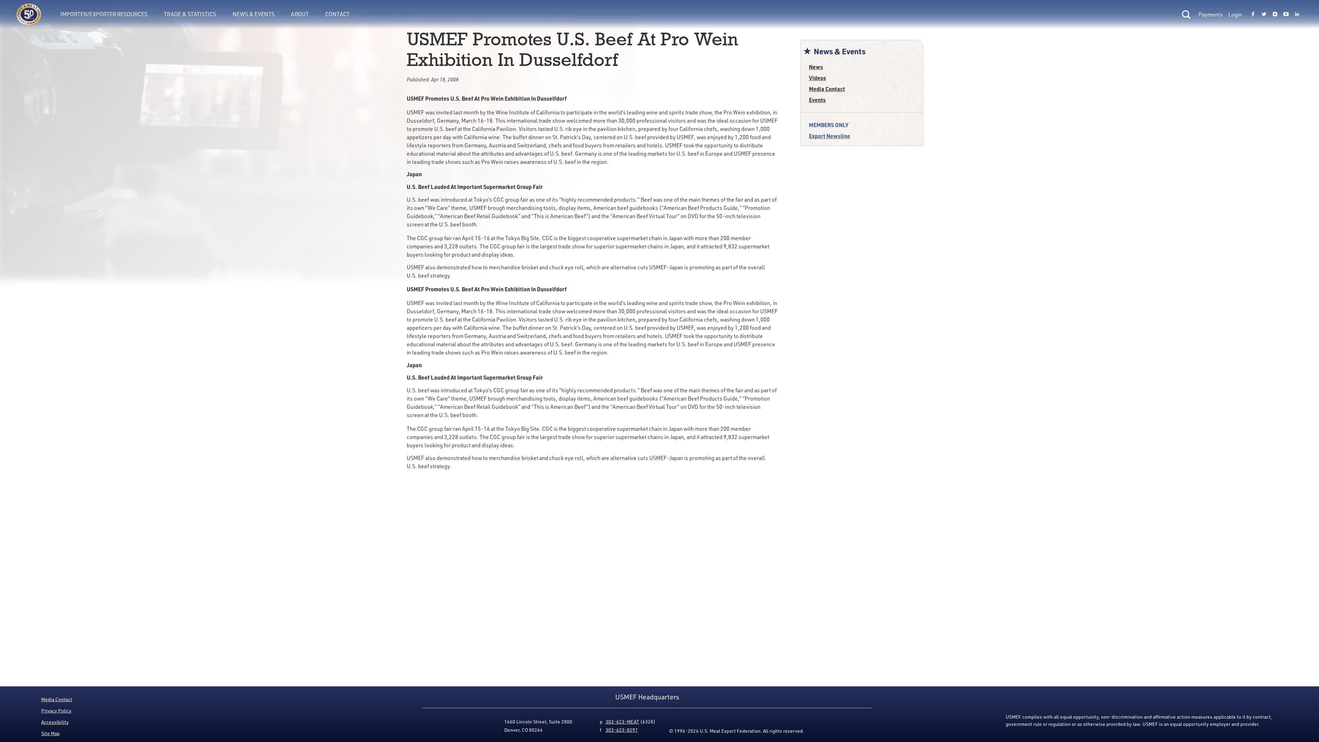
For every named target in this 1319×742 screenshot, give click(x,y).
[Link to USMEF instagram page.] (1275, 14)
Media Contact (827, 88)
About (300, 14)
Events (817, 99)
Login (1235, 14)
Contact (337, 14)
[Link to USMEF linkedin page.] (1297, 14)
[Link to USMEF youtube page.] (1286, 14)
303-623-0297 (622, 730)
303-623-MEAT (622, 721)
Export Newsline (829, 135)
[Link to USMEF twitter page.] (1264, 14)
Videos (817, 77)
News (816, 66)
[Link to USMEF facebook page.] (1253, 14)
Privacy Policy (56, 710)
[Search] (1186, 14)
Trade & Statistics (190, 14)
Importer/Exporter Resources (103, 14)
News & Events (253, 14)
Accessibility (55, 722)
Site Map (50, 733)
